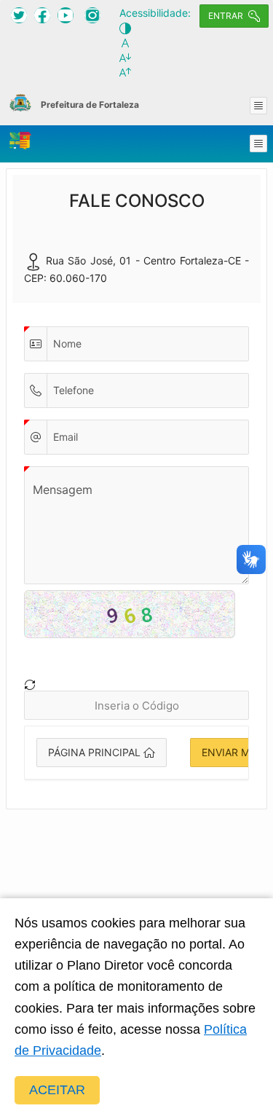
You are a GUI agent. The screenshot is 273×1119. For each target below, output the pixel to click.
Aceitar (57, 1090)
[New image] (30, 685)
